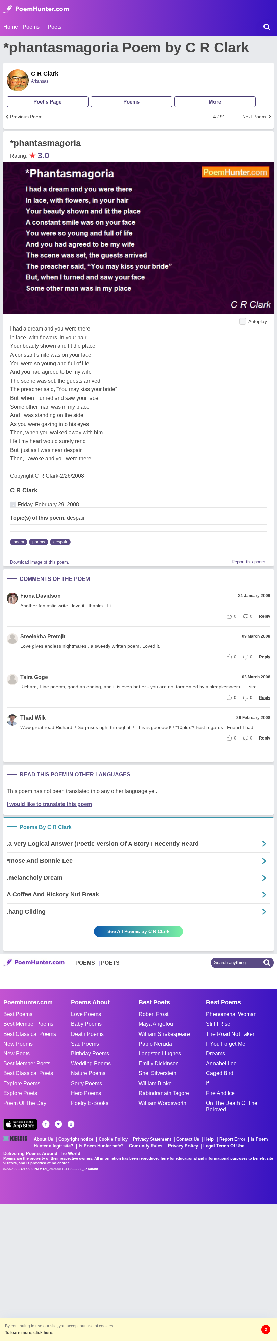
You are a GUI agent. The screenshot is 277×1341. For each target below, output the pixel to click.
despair (60, 542)
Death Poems (87, 1034)
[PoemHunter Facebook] (46, 1124)
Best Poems (17, 1014)
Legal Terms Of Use (223, 1146)
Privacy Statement (152, 1139)
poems (38, 542)
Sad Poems (85, 1044)
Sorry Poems (86, 1083)
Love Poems (86, 1014)
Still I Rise (218, 1024)
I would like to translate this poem (49, 804)
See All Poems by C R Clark (138, 931)
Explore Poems (21, 1083)
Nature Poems (88, 1073)
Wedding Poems (91, 1063)
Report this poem (248, 561)
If (207, 1083)
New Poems (18, 1044)
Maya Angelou (155, 1024)
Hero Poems (86, 1093)
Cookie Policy (113, 1139)
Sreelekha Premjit (42, 636)
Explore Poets (20, 1093)
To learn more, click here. (29, 1332)
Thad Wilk (33, 718)
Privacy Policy (183, 1146)
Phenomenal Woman (231, 1014)
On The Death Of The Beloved (231, 1106)
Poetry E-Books (89, 1103)
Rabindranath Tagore (163, 1093)
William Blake (155, 1083)
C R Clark (44, 73)
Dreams (215, 1053)
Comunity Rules (145, 1146)
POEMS (85, 963)
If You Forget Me (225, 1044)
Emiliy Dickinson (158, 1063)
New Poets (16, 1053)
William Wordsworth (162, 1103)
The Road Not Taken (231, 1034)
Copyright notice (75, 1139)
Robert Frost (153, 1014)
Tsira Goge (34, 677)
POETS (110, 963)
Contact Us (187, 1139)
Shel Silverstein (157, 1073)
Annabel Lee (221, 1063)
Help (209, 1139)
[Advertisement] (101, 1272)
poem (19, 542)
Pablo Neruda (155, 1044)
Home (10, 27)
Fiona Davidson (40, 596)
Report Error (232, 1139)
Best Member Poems (28, 1024)
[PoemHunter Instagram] (71, 1124)
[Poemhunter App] (20, 1124)
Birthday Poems (90, 1053)
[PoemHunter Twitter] (58, 1124)
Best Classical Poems (29, 1034)
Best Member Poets (26, 1063)
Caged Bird (219, 1073)
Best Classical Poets (28, 1073)
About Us (43, 1139)
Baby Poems (86, 1024)
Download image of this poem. (39, 562)
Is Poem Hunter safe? (101, 1146)
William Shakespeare (164, 1034)
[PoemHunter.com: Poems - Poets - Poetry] (36, 9)
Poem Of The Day (24, 1103)
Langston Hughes (159, 1053)
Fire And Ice (220, 1093)
